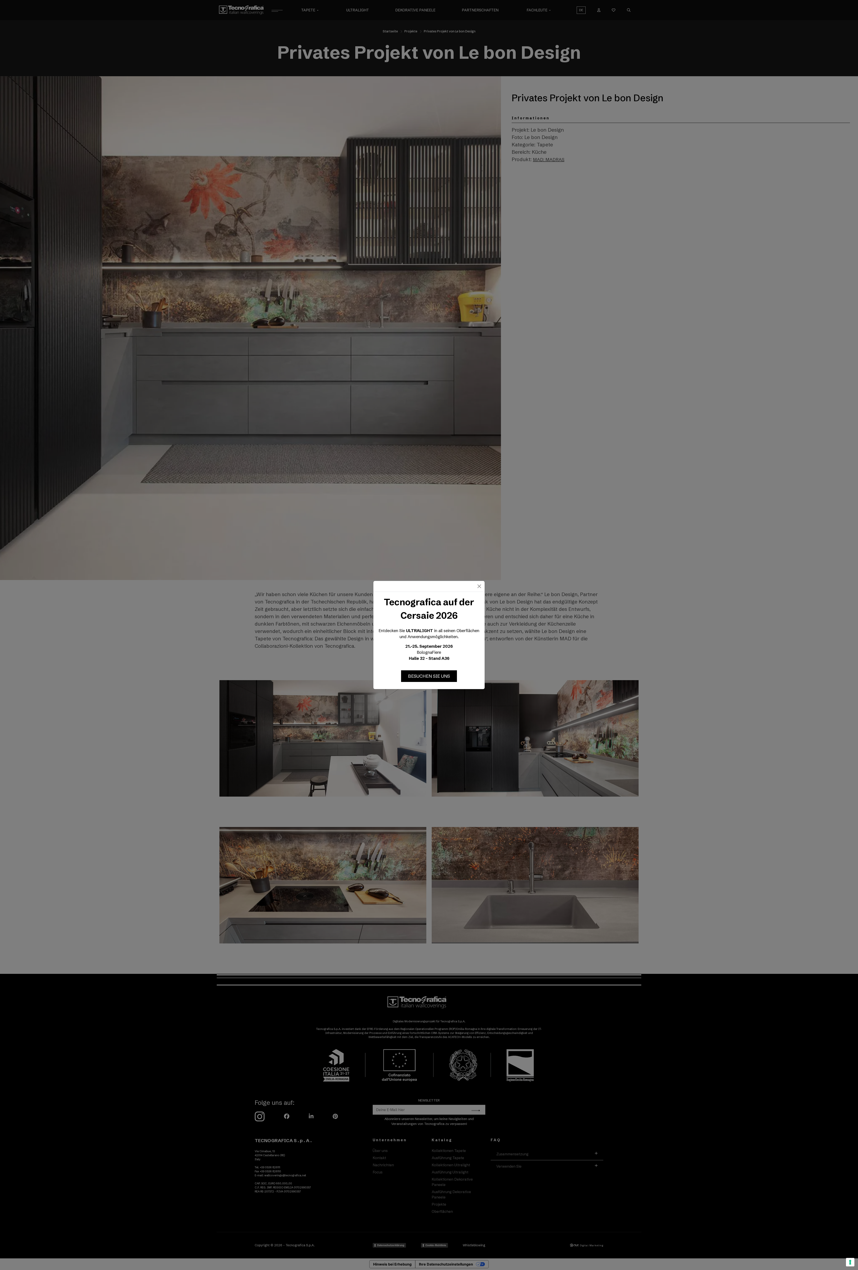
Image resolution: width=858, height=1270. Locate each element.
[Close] (479, 586)
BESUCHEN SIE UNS (429, 676)
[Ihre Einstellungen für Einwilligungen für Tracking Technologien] (850, 1262)
